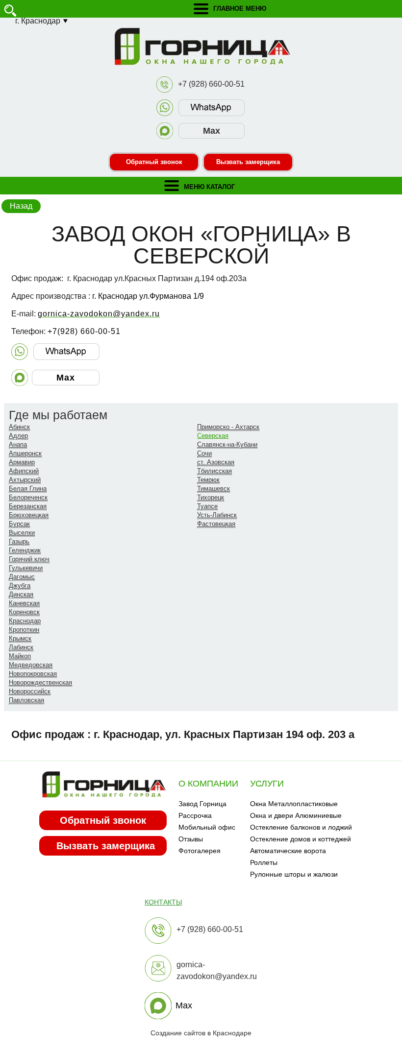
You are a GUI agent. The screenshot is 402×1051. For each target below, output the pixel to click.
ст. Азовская (215, 462)
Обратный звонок (154, 162)
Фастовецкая (216, 523)
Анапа (18, 444)
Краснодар (25, 620)
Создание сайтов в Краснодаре (201, 1033)
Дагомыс (22, 576)
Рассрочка (195, 815)
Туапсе (207, 506)
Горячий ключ (29, 559)
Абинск (19, 426)
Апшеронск (25, 453)
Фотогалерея (199, 851)
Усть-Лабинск (217, 515)
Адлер (18, 435)
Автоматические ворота (288, 851)
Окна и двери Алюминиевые (296, 815)
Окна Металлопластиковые (294, 804)
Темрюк (208, 479)
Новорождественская (40, 682)
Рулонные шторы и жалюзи (294, 874)
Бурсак (19, 523)
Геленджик (25, 550)
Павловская (26, 700)
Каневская (24, 603)
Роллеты (263, 862)
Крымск (20, 638)
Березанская (28, 506)
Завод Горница (202, 804)
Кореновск (24, 612)
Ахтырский (25, 479)
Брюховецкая (29, 515)
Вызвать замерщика (248, 162)
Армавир (22, 462)
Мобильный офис (206, 827)
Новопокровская (33, 673)
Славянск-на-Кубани (227, 444)
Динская (21, 594)
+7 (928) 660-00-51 (211, 84)
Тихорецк (210, 497)
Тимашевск (213, 488)
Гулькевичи (26, 568)
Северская (212, 435)
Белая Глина (28, 488)
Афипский (24, 471)
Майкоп (20, 656)
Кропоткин (24, 629)
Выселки (22, 532)
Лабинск (21, 647)
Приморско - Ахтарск (228, 426)
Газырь (19, 541)
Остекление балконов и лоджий (301, 827)
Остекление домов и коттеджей (300, 839)
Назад (21, 206)
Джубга (19, 585)
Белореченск (28, 497)
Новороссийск (29, 691)
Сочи (204, 453)
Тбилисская (214, 471)
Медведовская (30, 665)
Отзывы (190, 839)
